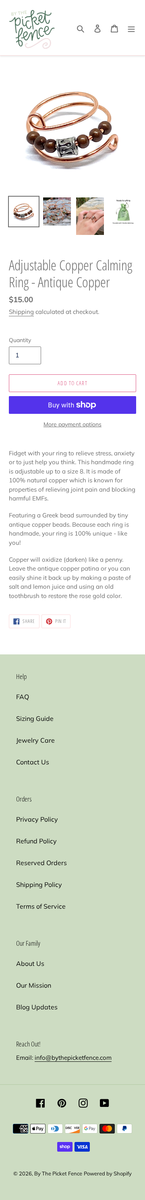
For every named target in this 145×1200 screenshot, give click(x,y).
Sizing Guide (35, 718)
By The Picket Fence (58, 1173)
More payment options (73, 424)
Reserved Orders (41, 863)
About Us (30, 963)
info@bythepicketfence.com (73, 1057)
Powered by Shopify (108, 1173)
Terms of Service (41, 906)
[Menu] (131, 28)
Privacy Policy (37, 819)
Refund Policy (36, 841)
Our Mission (33, 985)
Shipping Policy (39, 884)
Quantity (20, 340)
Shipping (21, 312)
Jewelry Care (35, 740)
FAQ (22, 697)
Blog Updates (37, 1007)
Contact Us (32, 762)
